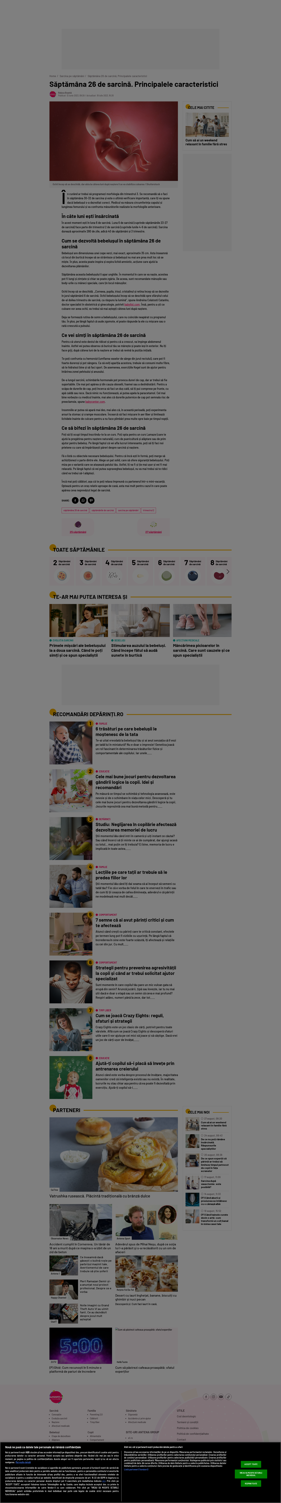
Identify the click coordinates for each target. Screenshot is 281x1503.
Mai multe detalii (23, 1462)
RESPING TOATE (251, 1483)
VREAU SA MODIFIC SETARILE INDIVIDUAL (251, 1474)
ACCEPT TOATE (251, 1464)
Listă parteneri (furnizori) (136, 1469)
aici (104, 1481)
